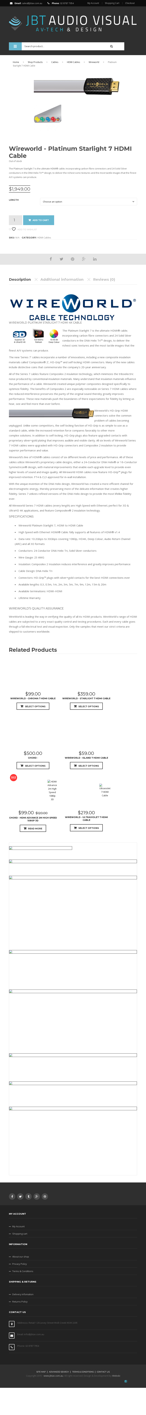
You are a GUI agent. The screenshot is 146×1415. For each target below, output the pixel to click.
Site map (41, 1372)
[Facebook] (51, 259)
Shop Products (35, 62)
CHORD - (33, 757)
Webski (116, 1375)
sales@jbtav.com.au (32, 3)
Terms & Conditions (22, 1271)
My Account (93, 3)
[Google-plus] (36, 1196)
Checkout (130, 3)
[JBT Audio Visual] (73, 21)
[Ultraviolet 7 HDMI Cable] (104, 790)
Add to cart (41, 220)
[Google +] (83, 259)
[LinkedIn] (95, 259)
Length (14, 200)
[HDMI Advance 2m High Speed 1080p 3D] (52, 790)
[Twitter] (61, 259)
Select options (35, 706)
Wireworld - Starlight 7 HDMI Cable (86, 698)
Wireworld (94, 62)
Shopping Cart (112, 3)
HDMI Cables (73, 62)
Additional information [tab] (62, 279)
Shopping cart (19, 1233)
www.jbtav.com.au (53, 1375)
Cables (54, 62)
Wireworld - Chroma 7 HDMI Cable (33, 698)
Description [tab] (20, 279)
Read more (35, 828)
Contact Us (103, 1372)
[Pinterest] (72, 259)
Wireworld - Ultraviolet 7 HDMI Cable (86, 818)
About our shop (20, 1256)
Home (16, 62)
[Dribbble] (45, 1196)
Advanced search (59, 1372)
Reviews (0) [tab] (104, 279)
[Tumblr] (28, 1196)
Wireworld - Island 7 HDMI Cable (86, 757)
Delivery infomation (22, 1294)
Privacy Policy (19, 1263)
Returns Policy (20, 1301)
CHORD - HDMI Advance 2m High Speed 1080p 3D (33, 819)
